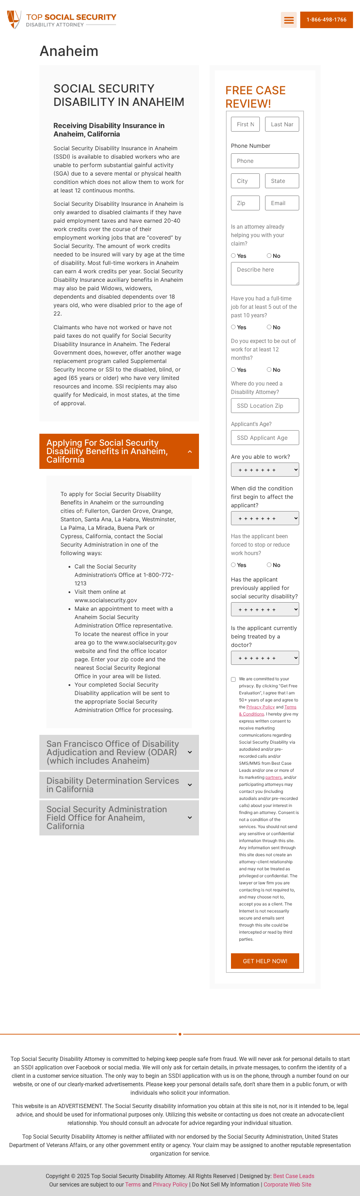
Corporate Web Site (287, 1184)
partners (273, 777)
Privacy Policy (260, 707)
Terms (133, 1184)
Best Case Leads (293, 1176)
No (276, 256)
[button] (289, 20)
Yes (241, 256)
